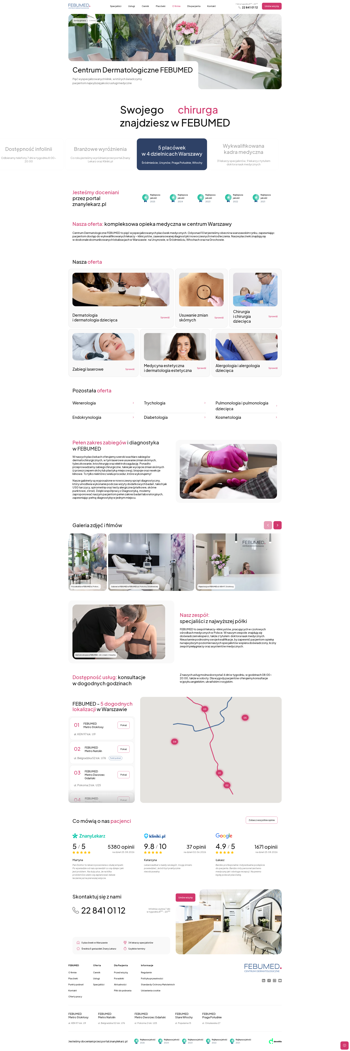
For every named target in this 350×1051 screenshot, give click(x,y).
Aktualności (120, 984)
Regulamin (146, 972)
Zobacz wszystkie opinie (262, 820)
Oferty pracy (75, 996)
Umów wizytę (272, 6)
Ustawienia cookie (150, 990)
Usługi (131, 6)
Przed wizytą (121, 972)
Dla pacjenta (193, 6)
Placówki (160, 6)
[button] (219, 773)
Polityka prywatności (152, 978)
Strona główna (80, 21)
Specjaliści (115, 6)
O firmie (176, 6)
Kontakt (211, 6)
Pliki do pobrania (122, 990)
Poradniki (119, 978)
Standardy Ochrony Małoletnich (158, 984)
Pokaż (123, 725)
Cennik (145, 6)
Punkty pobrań (76, 984)
